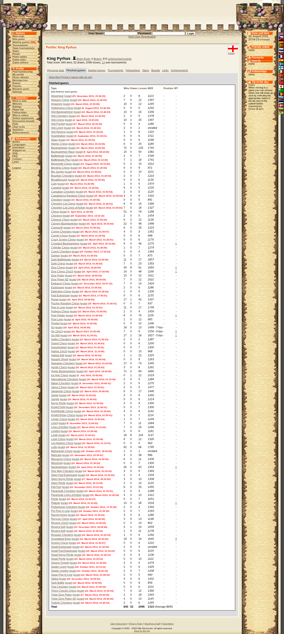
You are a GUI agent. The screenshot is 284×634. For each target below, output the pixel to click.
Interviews (18, 147)
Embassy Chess (61, 283)
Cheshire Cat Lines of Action (68, 207)
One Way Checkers (62, 471)
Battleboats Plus (61, 159)
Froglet (55, 323)
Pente (54, 499)
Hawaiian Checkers (63, 363)
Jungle (55, 399)
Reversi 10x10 (60, 522)
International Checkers (64, 379)
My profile (18, 74)
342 (33, 42)
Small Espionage (61, 546)
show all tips (255, 109)
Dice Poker (57, 275)
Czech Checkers (61, 251)
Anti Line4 (57, 127)
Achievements (20, 132)
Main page (18, 36)
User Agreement (118, 623)
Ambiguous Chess (62, 108)
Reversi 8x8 (58, 530)
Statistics (17, 129)
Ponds (16, 54)
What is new (19, 101)
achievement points (120, 59)
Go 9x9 (55, 335)
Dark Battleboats (61, 259)
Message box (20, 80)
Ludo (54, 447)
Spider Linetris (60, 570)
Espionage (57, 287)
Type (54, 88)
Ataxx (54, 139)
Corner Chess (59, 235)
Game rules (19, 59)
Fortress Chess (60, 311)
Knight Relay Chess (63, 415)
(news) (231, 53)
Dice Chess (58, 267)
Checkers (57, 199)
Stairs (15, 51)
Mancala (56, 455)
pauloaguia (255, 106)
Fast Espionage (60, 295)
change (265, 39)
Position (168, 88)
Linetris (55, 431)
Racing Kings (59, 515)
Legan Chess (59, 419)
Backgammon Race (63, 151)
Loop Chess (58, 439)
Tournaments (20, 45)
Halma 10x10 (59, 351)
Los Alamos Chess (62, 443)
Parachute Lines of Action (66, 495)
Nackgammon (59, 467)
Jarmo (55, 395)
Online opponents (23, 118)
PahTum (56, 487)
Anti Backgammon (62, 111)
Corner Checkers (61, 231)
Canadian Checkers (63, 191)
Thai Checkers (60, 586)
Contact (17, 159)
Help (15, 153)
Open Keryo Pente (62, 479)
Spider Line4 (59, 566)
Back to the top (142, 631)
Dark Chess (58, 263)
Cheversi (56, 215)
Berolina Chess (60, 167)
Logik (54, 435)
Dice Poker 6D (60, 279)
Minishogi (57, 463)
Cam (54, 183)
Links (15, 161)
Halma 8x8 (57, 355)
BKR (150, 88)
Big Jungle (57, 171)
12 (103, 62)
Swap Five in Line (62, 574)
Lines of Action (60, 427)
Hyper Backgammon (63, 371)
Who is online (20, 115)
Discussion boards (23, 121)
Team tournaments (23, 48)
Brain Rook (83, 59)
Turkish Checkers (61, 602)
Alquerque (57, 96)
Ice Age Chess (59, 375)
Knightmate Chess (62, 411)
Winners (17, 103)
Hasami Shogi (59, 359)
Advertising (168, 623)
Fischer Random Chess (65, 303)
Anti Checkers (59, 115)
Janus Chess (59, 387)
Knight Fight (58, 407)
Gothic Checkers (61, 339)
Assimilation (58, 135)
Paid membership (22, 71)
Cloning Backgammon (64, 223)
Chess (55, 211)
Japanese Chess (61, 391)
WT (176, 88)
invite (68, 96)
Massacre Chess (61, 459)
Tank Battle (57, 582)
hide (251, 85)
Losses (142, 88)
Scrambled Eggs (61, 538)
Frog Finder (58, 315)
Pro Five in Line (60, 511)
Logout (16, 167)
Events (16, 83)
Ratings (17, 106)
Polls (15, 124)
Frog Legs (57, 319)
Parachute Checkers (63, 491)
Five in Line (58, 307)
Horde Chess (59, 367)
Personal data (55, 70)
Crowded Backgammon (65, 243)
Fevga (55, 299)
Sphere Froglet (60, 562)
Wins (126, 88)
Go (53, 327)
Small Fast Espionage (64, 550)
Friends (16, 86)
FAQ (15, 156)
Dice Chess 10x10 (62, 271)
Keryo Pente (58, 403)
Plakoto (55, 503)
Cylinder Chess (60, 247)
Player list (18, 109)
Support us (19, 150)
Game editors (20, 62)
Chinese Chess (60, 219)
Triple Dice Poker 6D (63, 598)
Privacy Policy (136, 623)
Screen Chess (59, 542)
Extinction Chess (61, 291)
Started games (96, 70)
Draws (134, 88)
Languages (19, 144)
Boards (155, 70)
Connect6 (57, 227)
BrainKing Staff (152, 623)
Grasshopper (59, 347)
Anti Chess (57, 119)
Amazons (56, 104)
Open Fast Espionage (64, 475)
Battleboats (58, 155)
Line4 (54, 423)
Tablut (54, 578)
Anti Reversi (58, 131)
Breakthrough (59, 179)
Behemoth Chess (61, 163)
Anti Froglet (58, 123)
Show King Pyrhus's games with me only (70, 77)
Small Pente (58, 558)
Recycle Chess (60, 519)
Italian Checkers (61, 383)
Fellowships (19, 112)
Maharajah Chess (62, 451)
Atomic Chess (59, 143)
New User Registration (142, 36)
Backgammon (59, 147)
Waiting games (21, 42)
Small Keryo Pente (62, 554)
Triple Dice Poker (61, 594)
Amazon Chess (60, 100)
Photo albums (20, 77)
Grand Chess (59, 343)
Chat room (18, 126)
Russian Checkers (62, 534)
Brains (16, 141)
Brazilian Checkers (62, 175)
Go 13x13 (57, 331)
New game (18, 39)
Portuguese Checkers (64, 507)
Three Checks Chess (63, 590)
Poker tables (19, 56)
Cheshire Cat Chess (63, 203)
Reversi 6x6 (58, 526)
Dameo (55, 255)
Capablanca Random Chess (68, 195)
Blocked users (20, 89)
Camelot (56, 187)
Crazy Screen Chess (63, 239)
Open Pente (58, 483)
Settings (17, 91)
